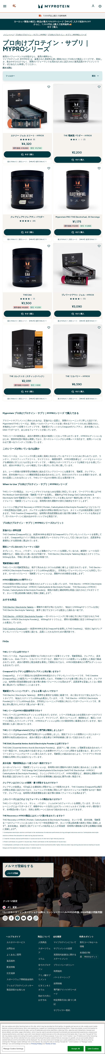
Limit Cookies (93, 1049)
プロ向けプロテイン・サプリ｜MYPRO (30, 35)
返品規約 (11, 961)
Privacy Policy (36, 1044)
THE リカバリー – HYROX (78, 376)
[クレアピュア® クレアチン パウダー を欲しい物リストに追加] (48, 168)
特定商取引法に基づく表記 (65, 1002)
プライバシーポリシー (64, 965)
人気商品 (42, 942)
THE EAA (27, 295)
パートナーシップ (62, 977)
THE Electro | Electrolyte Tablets (18, 607)
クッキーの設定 (10, 901)
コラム (41, 959)
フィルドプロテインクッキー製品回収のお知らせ (20, 987)
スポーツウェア (44, 950)
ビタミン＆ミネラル (44, 987)
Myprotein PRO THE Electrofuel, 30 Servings (78, 217)
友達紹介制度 (88, 954)
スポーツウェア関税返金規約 (20, 979)
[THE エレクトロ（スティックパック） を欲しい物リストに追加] (48, 327)
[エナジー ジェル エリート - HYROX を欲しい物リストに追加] (48, 86)
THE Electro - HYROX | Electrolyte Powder (23, 616)
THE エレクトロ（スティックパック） (27, 376)
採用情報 (58, 983)
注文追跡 (11, 973)
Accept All (75, 1049)
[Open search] (14, 6)
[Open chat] (35, 918)
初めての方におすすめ (44, 998)
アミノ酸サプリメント (44, 977)
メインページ (8, 35)
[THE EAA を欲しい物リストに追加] (48, 246)
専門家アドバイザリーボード (65, 992)
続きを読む (7, 68)
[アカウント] (93, 6)
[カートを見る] (100, 6)
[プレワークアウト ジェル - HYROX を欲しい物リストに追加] (99, 246)
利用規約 (58, 971)
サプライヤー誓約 (62, 1010)
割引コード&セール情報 (89, 944)
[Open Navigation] (5, 6)
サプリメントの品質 (63, 948)
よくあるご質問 (14, 955)
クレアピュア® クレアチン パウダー (27, 217)
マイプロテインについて (65, 942)
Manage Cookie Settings (13, 1049)
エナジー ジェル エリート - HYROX (27, 135)
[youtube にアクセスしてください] (23, 918)
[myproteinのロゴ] (53, 6)
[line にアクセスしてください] (17, 918)
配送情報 (11, 967)
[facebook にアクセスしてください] (11, 918)
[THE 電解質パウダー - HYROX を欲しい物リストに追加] (99, 86)
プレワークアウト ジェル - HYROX (77, 295)
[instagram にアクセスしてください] (5, 918)
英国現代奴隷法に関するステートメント (65, 957)
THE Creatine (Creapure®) (15, 629)
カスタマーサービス (16, 942)
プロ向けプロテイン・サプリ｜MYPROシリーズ (67, 35)
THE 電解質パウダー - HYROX (78, 135)
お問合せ (11, 948)
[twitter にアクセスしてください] (29, 918)
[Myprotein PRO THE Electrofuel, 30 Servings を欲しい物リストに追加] (99, 168)
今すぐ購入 (29, 154)
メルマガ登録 (12, 873)
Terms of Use (50, 1044)
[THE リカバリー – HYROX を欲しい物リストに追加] (99, 327)
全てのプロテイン (44, 967)
